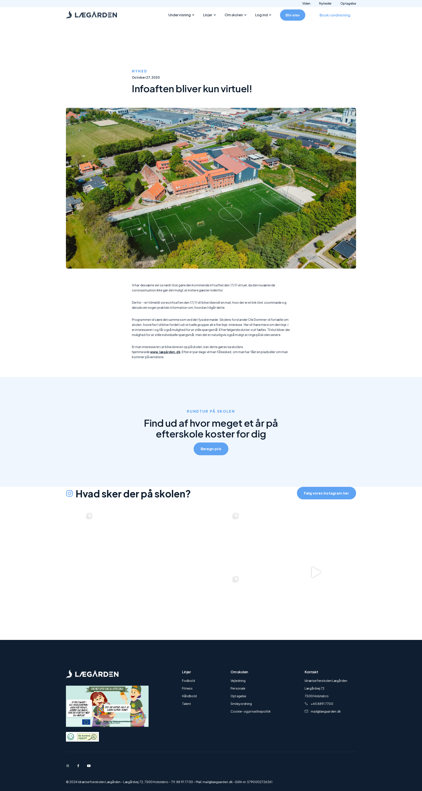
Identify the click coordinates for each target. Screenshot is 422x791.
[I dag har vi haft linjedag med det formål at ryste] (160, 604)
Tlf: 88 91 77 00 (182, 782)
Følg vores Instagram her (326, 493)
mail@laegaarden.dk (326, 711)
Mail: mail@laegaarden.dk (214, 782)
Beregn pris (211, 448)
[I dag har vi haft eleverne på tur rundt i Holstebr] (160, 541)
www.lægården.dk (165, 352)
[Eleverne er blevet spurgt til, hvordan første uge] (306, 572)
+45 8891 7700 (322, 704)
